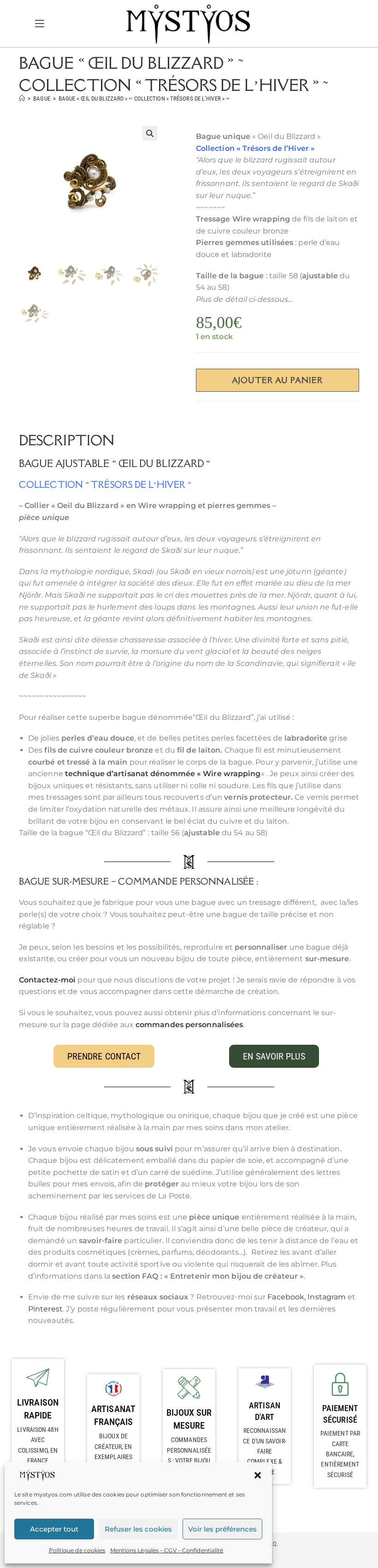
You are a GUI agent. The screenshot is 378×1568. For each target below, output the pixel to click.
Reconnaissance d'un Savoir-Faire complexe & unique (264, 1451)
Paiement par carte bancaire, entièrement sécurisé (340, 1454)
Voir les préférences (222, 1529)
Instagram (326, 1297)
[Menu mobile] (39, 23)
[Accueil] (22, 98)
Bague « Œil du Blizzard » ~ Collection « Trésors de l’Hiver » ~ (144, 98)
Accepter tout (54, 1529)
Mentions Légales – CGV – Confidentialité (167, 1550)
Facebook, (287, 1297)
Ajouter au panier (277, 380)
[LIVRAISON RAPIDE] (37, 1377)
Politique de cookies (77, 1550)
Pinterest (45, 1309)
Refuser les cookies (138, 1529)
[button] (257, 1475)
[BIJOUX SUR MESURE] (189, 1387)
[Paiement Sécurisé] (340, 1383)
